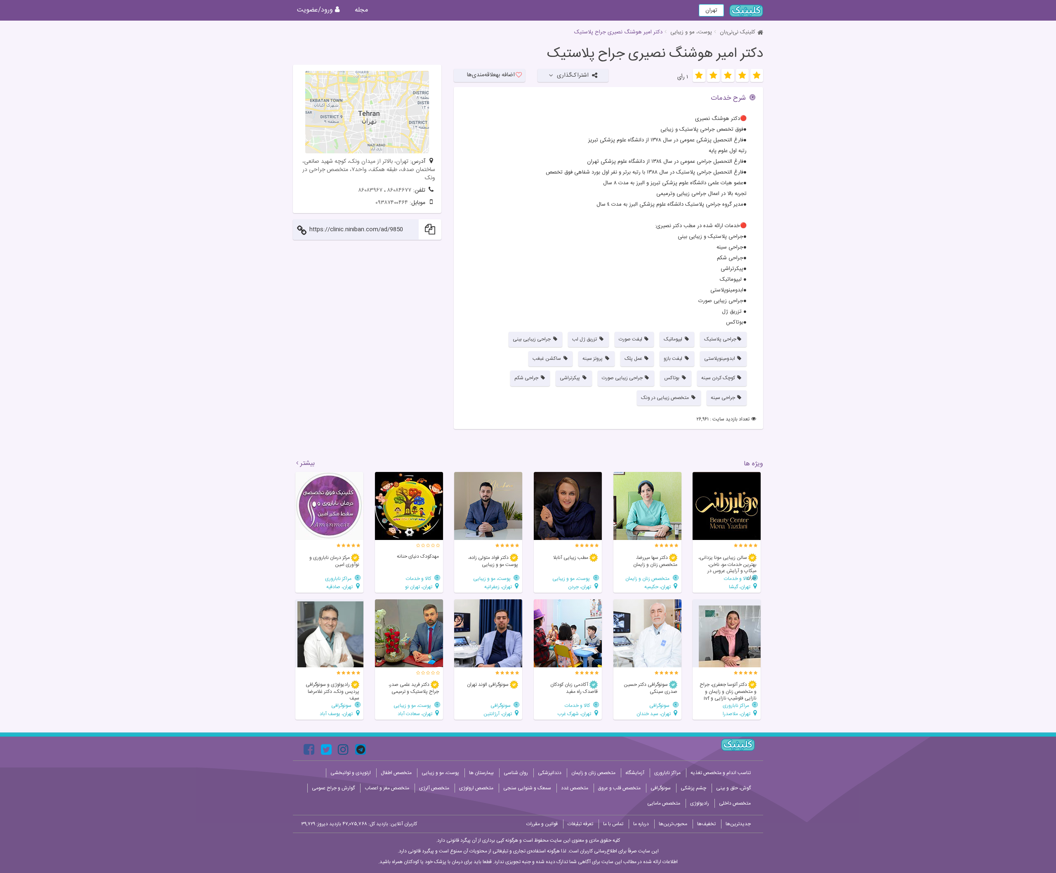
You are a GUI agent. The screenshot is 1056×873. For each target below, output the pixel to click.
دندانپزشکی (549, 773)
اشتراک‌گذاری (572, 75)
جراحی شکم (527, 378)
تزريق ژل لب (585, 339)
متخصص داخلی (735, 803)
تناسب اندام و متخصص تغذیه (721, 773)
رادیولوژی (699, 803)
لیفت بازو (674, 358)
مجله (361, 10)
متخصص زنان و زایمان (648, 578)
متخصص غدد (574, 788)
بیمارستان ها (481, 773)
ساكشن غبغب (547, 358)
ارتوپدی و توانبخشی (350, 773)
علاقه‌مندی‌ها (491, 75)
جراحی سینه (723, 398)
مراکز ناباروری (339, 578)
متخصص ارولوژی (476, 788)
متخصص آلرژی (434, 788)
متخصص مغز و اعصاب (387, 788)
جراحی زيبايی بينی (532, 339)
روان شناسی (516, 773)
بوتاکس (672, 378)
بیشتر (307, 463)
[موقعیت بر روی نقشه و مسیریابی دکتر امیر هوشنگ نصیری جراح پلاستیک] (367, 112)
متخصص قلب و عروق (619, 788)
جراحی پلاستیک (720, 339)
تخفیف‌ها (706, 824)
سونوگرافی (660, 705)
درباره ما (641, 824)
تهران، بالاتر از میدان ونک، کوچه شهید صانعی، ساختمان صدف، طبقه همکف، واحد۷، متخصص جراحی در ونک (368, 170)
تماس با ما (613, 824)
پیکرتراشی (570, 378)
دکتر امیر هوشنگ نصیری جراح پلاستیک (655, 54)
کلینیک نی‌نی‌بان (737, 32)
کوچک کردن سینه (718, 378)
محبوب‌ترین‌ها (673, 824)
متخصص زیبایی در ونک (665, 398)
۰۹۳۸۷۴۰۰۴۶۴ (391, 203)
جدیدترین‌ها (738, 824)
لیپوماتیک (674, 339)
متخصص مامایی (663, 803)
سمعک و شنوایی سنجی (527, 788)
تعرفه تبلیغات (580, 824)
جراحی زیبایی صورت (623, 378)
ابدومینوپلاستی (720, 358)
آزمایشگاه (634, 773)
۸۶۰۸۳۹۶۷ (370, 190)
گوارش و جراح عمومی (333, 788)
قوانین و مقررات (542, 824)
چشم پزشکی (693, 788)
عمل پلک (634, 358)
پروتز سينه (593, 358)
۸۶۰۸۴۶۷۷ (399, 190)
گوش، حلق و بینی (733, 788)
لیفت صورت (631, 339)
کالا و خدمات (737, 578)
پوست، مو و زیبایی (691, 32)
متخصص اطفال (396, 773)
